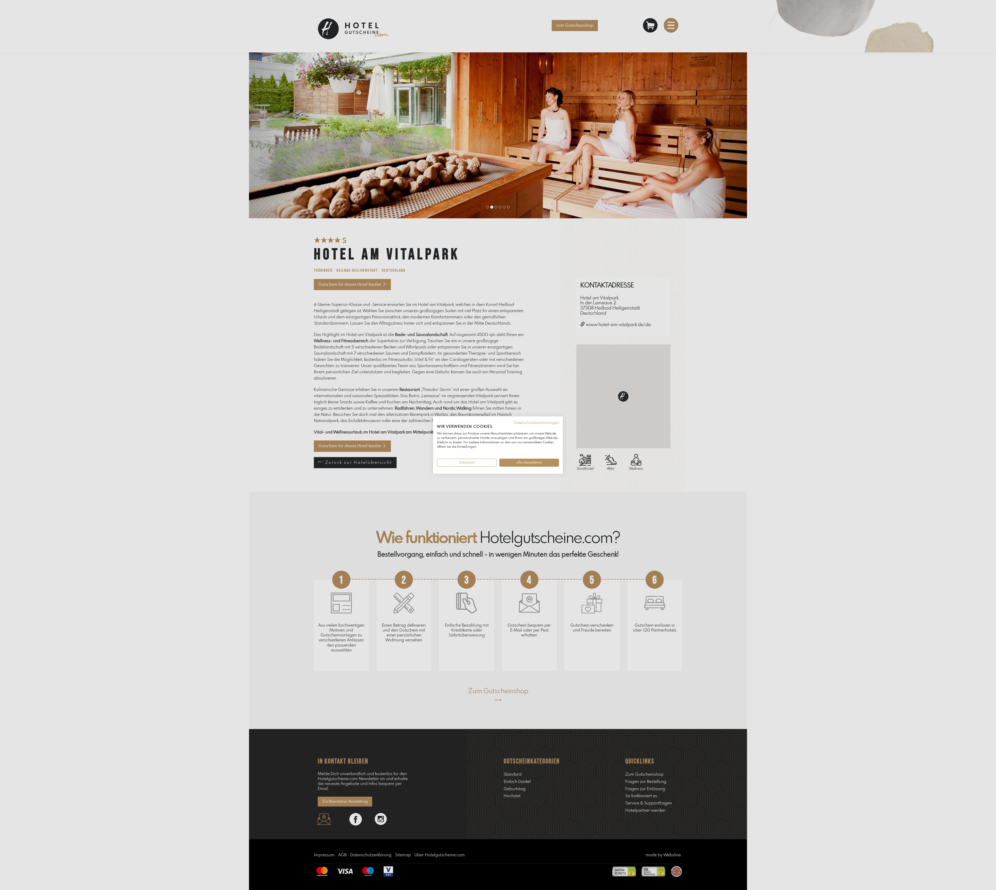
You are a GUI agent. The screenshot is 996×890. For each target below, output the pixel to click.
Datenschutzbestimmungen (536, 423)
